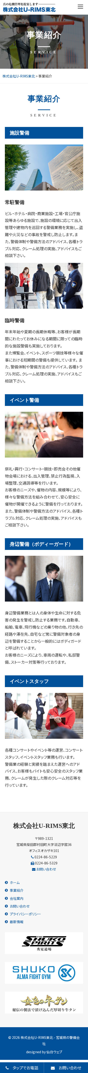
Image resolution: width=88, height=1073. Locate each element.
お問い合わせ (45, 869)
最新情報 (16, 921)
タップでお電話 (23, 1068)
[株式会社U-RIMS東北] (29, 7)
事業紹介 (16, 890)
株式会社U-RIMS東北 (44, 825)
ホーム (15, 882)
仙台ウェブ (54, 1051)
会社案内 (16, 898)
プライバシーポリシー (25, 913)
